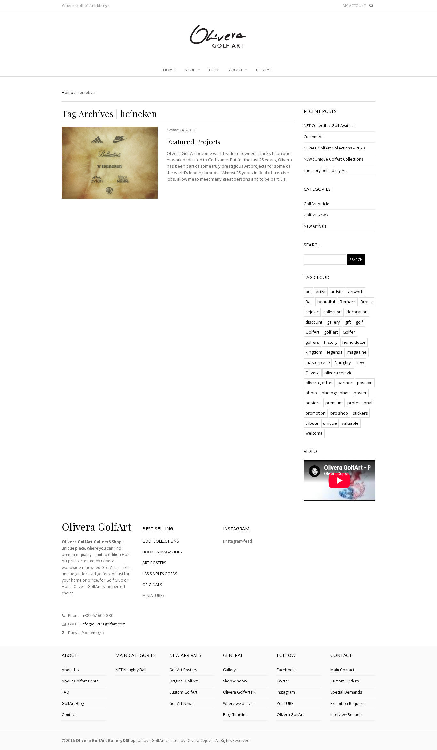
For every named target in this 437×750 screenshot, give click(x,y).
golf (359, 322)
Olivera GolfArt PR (239, 692)
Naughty (343, 362)
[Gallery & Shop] (218, 46)
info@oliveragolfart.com (104, 624)
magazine (357, 352)
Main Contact (342, 670)
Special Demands (346, 692)
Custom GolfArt (183, 692)
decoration (357, 312)
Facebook (286, 670)
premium (334, 403)
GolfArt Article (316, 203)
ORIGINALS (152, 584)
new (360, 362)
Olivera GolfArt (290, 714)
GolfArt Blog (73, 703)
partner (345, 382)
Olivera (313, 372)
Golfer (349, 332)
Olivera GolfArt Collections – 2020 (334, 148)
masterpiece (318, 362)
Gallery (229, 670)
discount (314, 322)
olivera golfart (319, 382)
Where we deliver (238, 703)
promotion (316, 413)
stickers (360, 413)
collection (332, 312)
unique (330, 423)
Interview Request (346, 714)
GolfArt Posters (183, 670)
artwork (355, 291)
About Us (70, 670)
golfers (312, 342)
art (308, 291)
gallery (333, 322)
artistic (336, 291)
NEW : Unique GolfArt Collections (333, 159)
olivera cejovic (338, 372)
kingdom (314, 352)
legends (335, 352)
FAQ (65, 692)
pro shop (339, 413)
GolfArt (312, 332)
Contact (69, 714)
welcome (314, 433)
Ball (309, 301)
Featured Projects (193, 141)
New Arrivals (315, 226)
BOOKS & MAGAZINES (162, 552)
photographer (335, 393)
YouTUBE (285, 703)
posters (313, 403)
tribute (312, 423)
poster (360, 393)
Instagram (286, 692)
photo (311, 393)
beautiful (326, 301)
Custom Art (314, 137)
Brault (366, 301)
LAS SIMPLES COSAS (159, 574)
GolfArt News (316, 215)
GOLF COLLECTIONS (160, 541)
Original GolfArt (183, 681)
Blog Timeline (235, 714)
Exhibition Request (347, 703)
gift (348, 322)
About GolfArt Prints (80, 681)
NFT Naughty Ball (130, 670)
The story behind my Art (325, 170)
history (331, 342)
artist (321, 291)
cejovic (312, 312)
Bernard (348, 301)
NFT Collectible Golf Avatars (329, 125)
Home (67, 92)
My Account (354, 5)
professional (359, 403)
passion (365, 382)
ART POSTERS (154, 563)
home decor (354, 342)
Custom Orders (344, 681)
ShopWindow (235, 681)
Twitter (283, 681)
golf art (331, 332)
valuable (350, 423)
